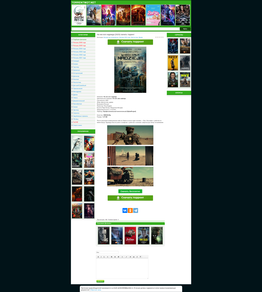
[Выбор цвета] (126, 257)
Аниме (75, 107)
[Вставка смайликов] (122, 257)
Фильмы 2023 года (79, 52)
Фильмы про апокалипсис (111, 37)
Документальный (79, 101)
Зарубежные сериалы (80, 116)
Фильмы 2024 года (79, 49)
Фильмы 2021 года (79, 58)
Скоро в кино (77, 125)
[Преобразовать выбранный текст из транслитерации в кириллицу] (137, 257)
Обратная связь (95, 290)
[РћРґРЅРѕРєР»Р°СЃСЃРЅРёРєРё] (130, 210)
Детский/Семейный (79, 85)
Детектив (76, 76)
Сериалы (76, 113)
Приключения (77, 88)
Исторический (77, 73)
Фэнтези (76, 79)
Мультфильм (77, 104)
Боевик (75, 64)
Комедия (76, 61)
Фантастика (77, 82)
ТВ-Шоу (75, 119)
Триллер (76, 67)
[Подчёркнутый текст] (104, 257)
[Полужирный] (98, 257)
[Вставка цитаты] (134, 257)
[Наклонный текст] (101, 257)
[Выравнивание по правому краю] (118, 257)
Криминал (76, 70)
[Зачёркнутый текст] (107, 257)
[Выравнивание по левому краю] (111, 257)
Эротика (76, 110)
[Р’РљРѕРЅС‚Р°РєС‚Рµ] (125, 210)
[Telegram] (135, 210)
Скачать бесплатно (130, 191)
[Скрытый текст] (130, 257)
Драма (75, 95)
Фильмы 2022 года (79, 55)
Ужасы (75, 98)
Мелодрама (77, 91)
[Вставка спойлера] (140, 257)
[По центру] (115, 257)
